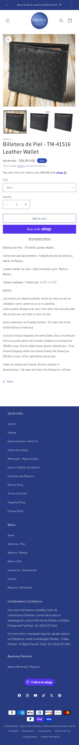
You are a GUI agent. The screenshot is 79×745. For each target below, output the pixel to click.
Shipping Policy (16, 502)
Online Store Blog (18, 450)
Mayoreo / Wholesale (20, 587)
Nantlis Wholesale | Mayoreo (24, 666)
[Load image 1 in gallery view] (15, 122)
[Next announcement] (72, 5)
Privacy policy (44, 731)
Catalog (12, 432)
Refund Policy (15, 484)
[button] (7, 20)
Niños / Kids (14, 561)
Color (5, 179)
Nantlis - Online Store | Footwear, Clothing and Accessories (39, 726)
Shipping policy (30, 736)
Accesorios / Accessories (22, 570)
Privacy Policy (15, 511)
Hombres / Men (16, 543)
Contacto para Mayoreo (21, 476)
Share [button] (10, 381)
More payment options (40, 238)
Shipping (21, 166)
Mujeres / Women (18, 552)
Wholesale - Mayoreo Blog (23, 458)
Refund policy (28, 731)
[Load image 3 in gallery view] (64, 122)
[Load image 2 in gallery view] (39, 122)
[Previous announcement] (7, 5)
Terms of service (62, 731)
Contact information (50, 736)
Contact (12, 578)
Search (12, 423)
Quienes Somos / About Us (23, 441)
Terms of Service (17, 493)
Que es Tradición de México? (24, 467)
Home (11, 535)
